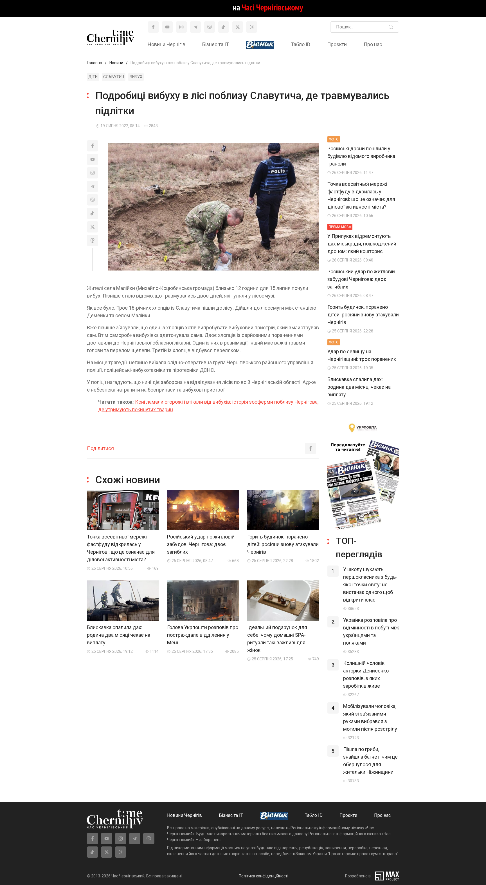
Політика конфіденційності (263, 876)
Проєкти (337, 44)
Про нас (373, 44)
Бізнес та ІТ (215, 44)
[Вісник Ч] (260, 45)
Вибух (136, 77)
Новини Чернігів (166, 44)
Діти (93, 77)
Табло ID (300, 44)
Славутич (113, 77)
